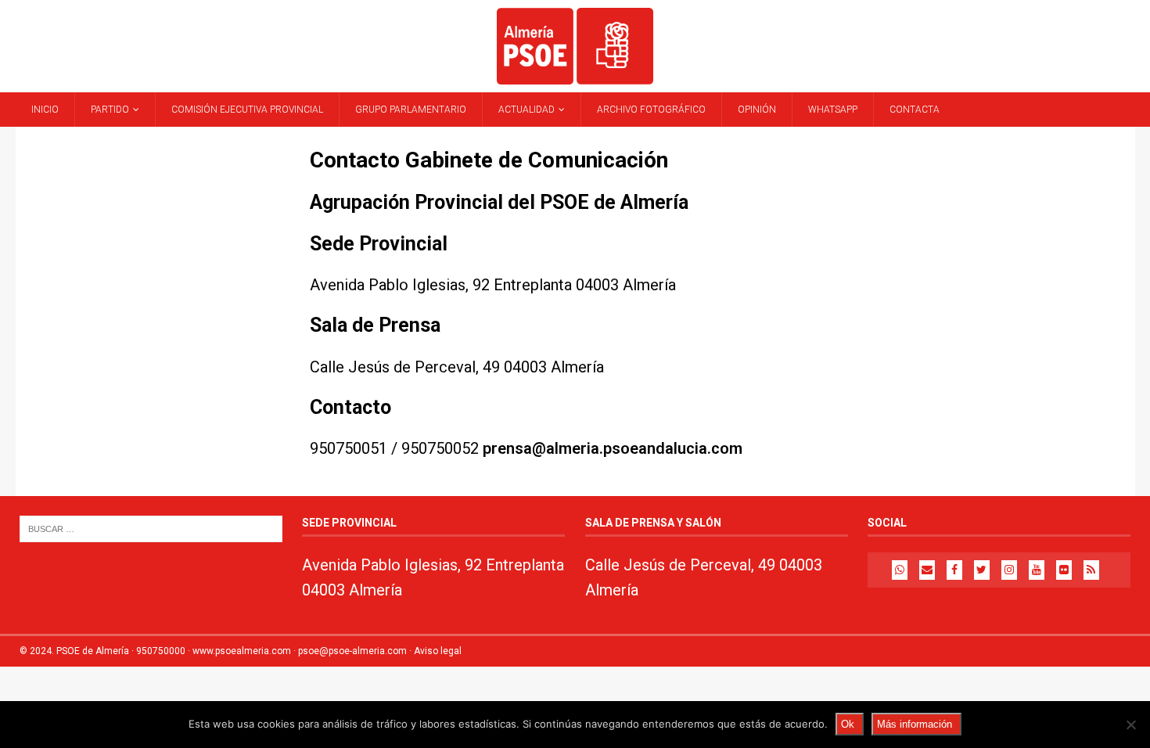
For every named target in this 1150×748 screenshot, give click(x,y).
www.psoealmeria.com (241, 651)
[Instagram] (1009, 570)
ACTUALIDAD (526, 109)
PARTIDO (110, 109)
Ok (847, 724)
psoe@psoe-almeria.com (352, 651)
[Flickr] (1064, 570)
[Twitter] (982, 570)
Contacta (914, 109)
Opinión (757, 109)
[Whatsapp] (899, 570)
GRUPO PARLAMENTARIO (410, 109)
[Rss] (1091, 570)
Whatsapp (832, 109)
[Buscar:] (151, 528)
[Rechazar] (1130, 724)
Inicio (45, 109)
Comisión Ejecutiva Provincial (247, 109)
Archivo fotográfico (651, 109)
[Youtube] (1036, 570)
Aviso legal (438, 651)
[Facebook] (954, 570)
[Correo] (927, 570)
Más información (914, 724)
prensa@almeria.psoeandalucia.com (612, 448)
